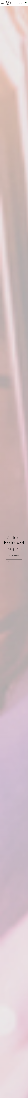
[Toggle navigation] (2, 2)
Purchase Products (14, 561)
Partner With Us (14, 555)
